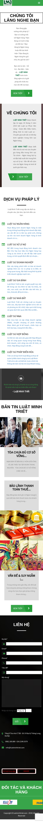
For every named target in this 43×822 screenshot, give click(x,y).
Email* (4, 649)
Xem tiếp (17, 93)
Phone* (4, 658)
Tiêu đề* (5, 668)
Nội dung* (5, 677)
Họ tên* (4, 639)
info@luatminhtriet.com (15, 747)
